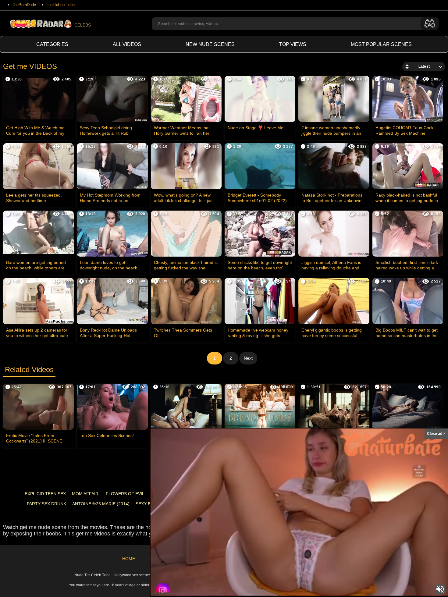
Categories (52, 44)
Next (248, 358)
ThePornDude (24, 4)
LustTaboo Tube (60, 4)
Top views (292, 44)
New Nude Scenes (210, 44)
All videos (127, 44)
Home (128, 558)
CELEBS (82, 25)
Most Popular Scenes (381, 44)
